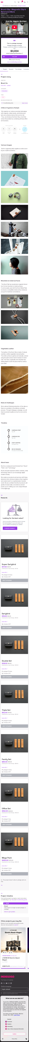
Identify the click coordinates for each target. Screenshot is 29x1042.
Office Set (6, 808)
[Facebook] (1, 983)
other (3, 97)
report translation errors (12, 993)
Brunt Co (4, 13)
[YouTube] (6, 983)
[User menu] (24, 2)
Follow (14, 56)
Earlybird (6, 613)
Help (13, 899)
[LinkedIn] (11, 983)
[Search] (15, 2)
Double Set (7, 661)
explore (16, 925)
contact (9, 85)
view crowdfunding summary (14, 62)
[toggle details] (25, 968)
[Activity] (21, 2)
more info (3, 85)
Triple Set (6, 710)
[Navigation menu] (27, 2)
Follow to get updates (9, 911)
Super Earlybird (9, 564)
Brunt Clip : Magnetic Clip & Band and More (13, 10)
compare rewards (9, 528)
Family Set (6, 759)
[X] (4, 983)
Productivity (4, 91)
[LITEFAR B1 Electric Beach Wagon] (13, 940)
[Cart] (18, 2)
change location (22, 5)
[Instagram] (9, 983)
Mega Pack (7, 858)
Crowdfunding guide (21, 899)
